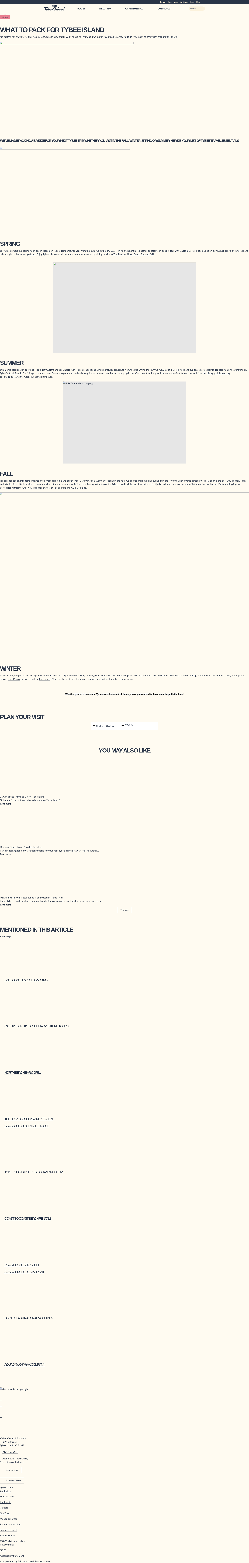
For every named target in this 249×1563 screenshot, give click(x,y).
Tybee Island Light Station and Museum (33, 1172)
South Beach (15, 373)
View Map (5, 936)
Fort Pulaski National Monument (29, 1318)
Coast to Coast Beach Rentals (27, 1218)
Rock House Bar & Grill (21, 1265)
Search (150, 726)
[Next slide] (7, 1372)
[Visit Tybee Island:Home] (54, 8)
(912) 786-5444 (10, 1451)
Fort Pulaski (14, 678)
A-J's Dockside (78, 487)
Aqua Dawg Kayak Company (24, 1364)
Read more (5, 803)
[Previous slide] (2, 1372)
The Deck (118, 254)
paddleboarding (222, 373)
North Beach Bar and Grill (140, 254)
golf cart (31, 254)
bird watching (189, 675)
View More (124, 910)
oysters (46, 487)
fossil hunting (172, 675)
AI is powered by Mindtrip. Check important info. (25, 1561)
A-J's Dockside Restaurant (24, 1272)
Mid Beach (44, 678)
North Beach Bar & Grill (22, 1072)
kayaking (7, 376)
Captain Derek (187, 250)
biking (210, 373)
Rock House (60, 487)
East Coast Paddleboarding (25, 980)
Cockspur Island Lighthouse (38, 376)
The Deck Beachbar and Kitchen (28, 1119)
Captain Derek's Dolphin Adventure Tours (36, 1026)
